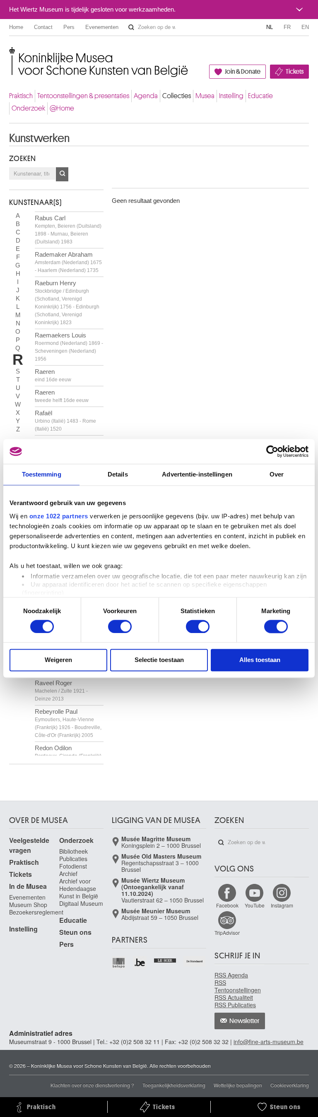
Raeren (53, 375)
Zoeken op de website (131, 27)
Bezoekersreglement (36, 912)
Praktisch (21, 95)
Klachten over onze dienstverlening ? (92, 1084)
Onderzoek (28, 108)
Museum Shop (28, 904)
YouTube (255, 905)
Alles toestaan (259, 660)
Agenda (146, 95)
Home (16, 27)
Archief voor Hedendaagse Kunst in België (78, 888)
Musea (204, 95)
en (305, 27)
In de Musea (28, 886)
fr (287, 27)
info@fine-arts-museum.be (269, 1042)
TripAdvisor (227, 932)
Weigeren (58, 660)
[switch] (120, 626)
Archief (68, 873)
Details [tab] (118, 474)
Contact (43, 27)
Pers (69, 27)
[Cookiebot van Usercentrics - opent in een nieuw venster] (272, 451)
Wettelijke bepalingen (238, 1084)
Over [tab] (277, 474)
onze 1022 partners (58, 516)
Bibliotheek (73, 851)
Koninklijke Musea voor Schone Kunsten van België (11, 53)
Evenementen (101, 27)
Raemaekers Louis (69, 347)
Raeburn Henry (67, 302)
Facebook (227, 905)
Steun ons (75, 932)
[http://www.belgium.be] (140, 962)
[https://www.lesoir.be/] (165, 959)
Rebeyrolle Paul (68, 723)
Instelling (231, 95)
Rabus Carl (68, 229)
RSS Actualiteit (233, 997)
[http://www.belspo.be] (119, 962)
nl (269, 27)
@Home (62, 108)
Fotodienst (73, 866)
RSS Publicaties (235, 1005)
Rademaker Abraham (68, 262)
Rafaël (65, 420)
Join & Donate (242, 71)
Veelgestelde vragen (29, 845)
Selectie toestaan (159, 660)
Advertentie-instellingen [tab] (197, 474)
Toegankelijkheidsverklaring (173, 1084)
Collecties (176, 95)
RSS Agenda (231, 975)
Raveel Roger (61, 690)
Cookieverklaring (289, 1084)
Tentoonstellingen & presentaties (83, 95)
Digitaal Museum (81, 903)
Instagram (282, 905)
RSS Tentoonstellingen (237, 986)
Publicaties (73, 858)
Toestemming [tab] (41, 474)
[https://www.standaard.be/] (194, 961)
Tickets (295, 71)
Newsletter (244, 1021)
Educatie (260, 95)
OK (62, 174)
